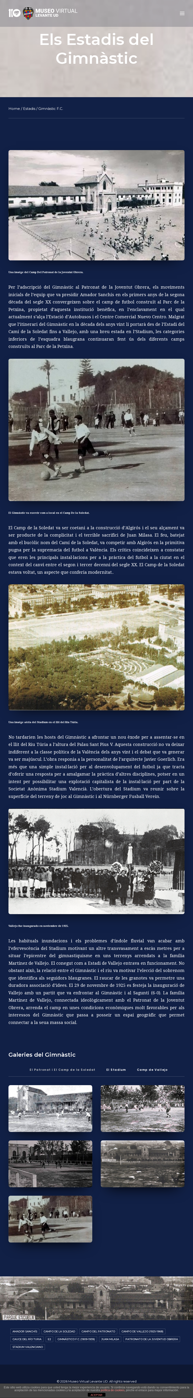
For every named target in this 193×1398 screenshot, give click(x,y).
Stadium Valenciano (27, 1347)
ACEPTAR (96, 1395)
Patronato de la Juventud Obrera (151, 1339)
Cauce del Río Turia (26, 1339)
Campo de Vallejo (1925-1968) (142, 1331)
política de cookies (113, 1390)
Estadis (29, 108)
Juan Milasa (110, 1339)
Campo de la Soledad (59, 1331)
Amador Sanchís (24, 1331)
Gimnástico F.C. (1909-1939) (76, 1339)
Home (14, 108)
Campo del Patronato (98, 1331)
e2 (49, 1339)
